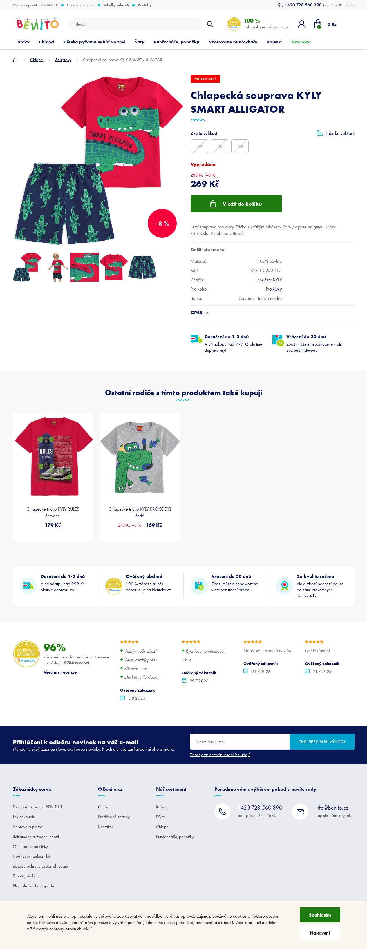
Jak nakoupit (23, 816)
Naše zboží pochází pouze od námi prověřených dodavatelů (320, 585)
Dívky (160, 816)
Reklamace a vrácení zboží (36, 836)
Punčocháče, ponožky (175, 836)
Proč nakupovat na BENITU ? (35, 5)
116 (220, 146)
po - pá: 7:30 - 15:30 (260, 811)
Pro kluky (274, 289)
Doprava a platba (80, 5)
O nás (103, 807)
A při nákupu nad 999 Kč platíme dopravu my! (233, 343)
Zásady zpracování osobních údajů (220, 754)
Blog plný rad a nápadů (33, 885)
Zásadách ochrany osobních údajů (61, 929)
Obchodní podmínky (30, 846)
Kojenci (162, 807)
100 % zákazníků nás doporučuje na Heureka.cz (148, 582)
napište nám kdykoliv (334, 811)
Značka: (269, 279)
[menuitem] (24, 42)
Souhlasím (320, 915)
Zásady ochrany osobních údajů (40, 866)
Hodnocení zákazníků (31, 856)
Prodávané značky (114, 816)
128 (240, 146)
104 (199, 146)
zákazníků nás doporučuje (266, 23)
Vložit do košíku (242, 203)
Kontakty (144, 5)
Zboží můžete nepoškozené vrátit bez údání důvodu (314, 343)
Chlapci (162, 826)
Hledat (210, 24)
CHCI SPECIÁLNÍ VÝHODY (322, 741)
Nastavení (320, 933)
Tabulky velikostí (116, 5)
